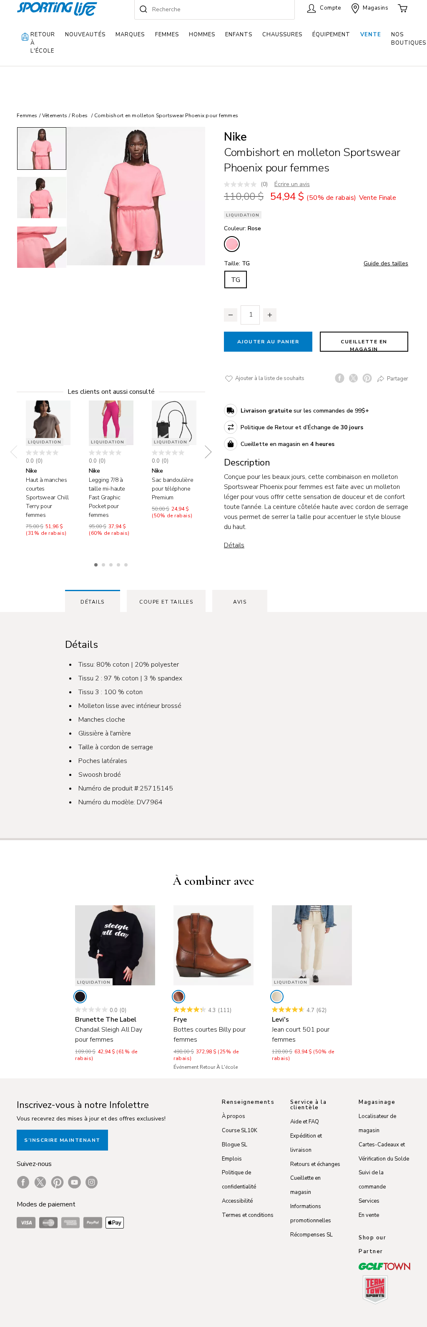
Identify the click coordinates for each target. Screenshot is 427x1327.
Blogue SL (234, 1144)
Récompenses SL (311, 1235)
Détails (234, 545)
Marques (130, 34)
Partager (397, 379)
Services (369, 1201)
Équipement (331, 34)
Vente (370, 34)
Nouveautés (85, 34)
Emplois (232, 1159)
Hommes (202, 34)
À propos (233, 1116)
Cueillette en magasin (364, 345)
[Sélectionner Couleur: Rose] (232, 244)
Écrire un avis (292, 184)
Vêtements (54, 115)
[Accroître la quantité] (269, 315)
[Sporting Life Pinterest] (57, 1182)
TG (235, 280)
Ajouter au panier (268, 341)
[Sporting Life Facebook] (23, 1182)
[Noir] (80, 996)
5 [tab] (126, 563)
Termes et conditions (248, 1215)
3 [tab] (111, 563)
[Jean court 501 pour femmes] (312, 945)
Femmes (167, 34)
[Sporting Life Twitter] (40, 1182)
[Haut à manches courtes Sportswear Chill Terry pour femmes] (48, 422)
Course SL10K (239, 1130)
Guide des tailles (386, 263)
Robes (80, 115)
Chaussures (282, 34)
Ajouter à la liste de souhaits (269, 378)
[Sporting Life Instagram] (91, 1182)
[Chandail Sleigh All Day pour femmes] (115, 945)
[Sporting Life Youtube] (74, 1182)
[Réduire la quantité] (230, 315)
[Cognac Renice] (178, 996)
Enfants (238, 34)
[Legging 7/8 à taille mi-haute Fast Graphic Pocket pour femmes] (111, 422)
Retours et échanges (315, 1164)
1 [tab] (96, 563)
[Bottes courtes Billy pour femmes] (213, 945)
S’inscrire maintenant (62, 1140)
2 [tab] (104, 563)
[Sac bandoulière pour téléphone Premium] (174, 422)
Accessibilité (237, 1201)
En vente (369, 1215)
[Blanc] (277, 996)
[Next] (205, 451)
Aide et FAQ (304, 1122)
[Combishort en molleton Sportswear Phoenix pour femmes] (136, 196)
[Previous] (16, 451)
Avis (239, 602)
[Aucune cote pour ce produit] (242, 184)
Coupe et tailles (166, 602)
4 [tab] (119, 563)
